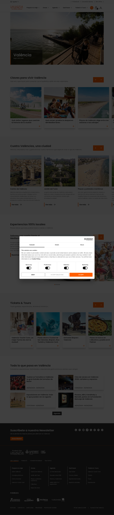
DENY (33, 274)
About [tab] (82, 244)
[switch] (47, 268)
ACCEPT (81, 274)
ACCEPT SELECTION (57, 274)
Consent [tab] (31, 244)
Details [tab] (57, 244)
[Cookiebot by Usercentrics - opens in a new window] (85, 239)
